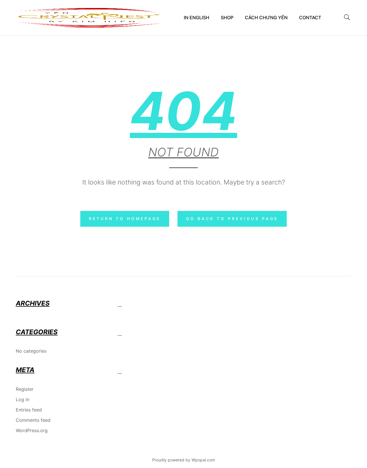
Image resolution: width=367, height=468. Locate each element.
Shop (227, 17)
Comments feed (33, 420)
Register (25, 389)
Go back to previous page (232, 218)
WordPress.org (32, 430)
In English (196, 17)
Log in (22, 399)
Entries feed (29, 410)
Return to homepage (125, 218)
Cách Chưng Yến (266, 17)
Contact (310, 17)
